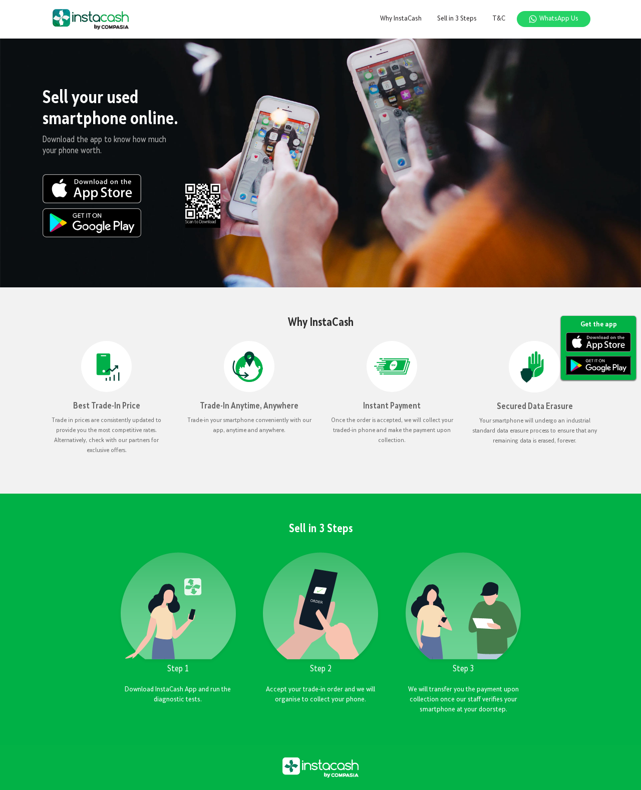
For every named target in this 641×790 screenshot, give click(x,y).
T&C (498, 19)
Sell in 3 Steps (457, 19)
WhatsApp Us (558, 19)
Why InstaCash (401, 19)
